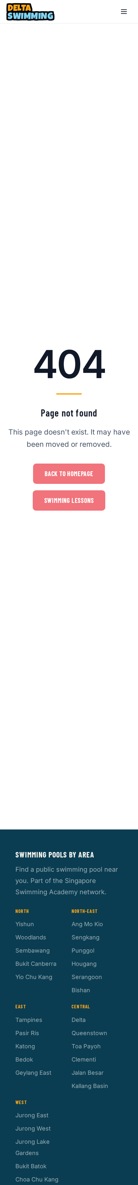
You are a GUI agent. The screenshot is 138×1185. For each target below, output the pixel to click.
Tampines (28, 1019)
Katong (25, 1046)
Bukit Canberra (35, 963)
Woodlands (30, 937)
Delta (79, 1019)
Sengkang (85, 937)
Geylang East (33, 1072)
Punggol (83, 950)
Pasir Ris (27, 1033)
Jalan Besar (88, 1072)
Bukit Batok (31, 1166)
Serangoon (87, 977)
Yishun (24, 924)
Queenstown (89, 1033)
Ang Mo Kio (87, 924)
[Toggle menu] (123, 11)
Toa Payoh (86, 1046)
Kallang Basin (90, 1085)
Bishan (81, 990)
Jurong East (31, 1115)
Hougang (84, 963)
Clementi (84, 1059)
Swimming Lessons (69, 500)
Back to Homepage (69, 473)
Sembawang (32, 950)
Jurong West (33, 1128)
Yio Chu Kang (33, 977)
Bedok (24, 1059)
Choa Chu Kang (36, 1179)
